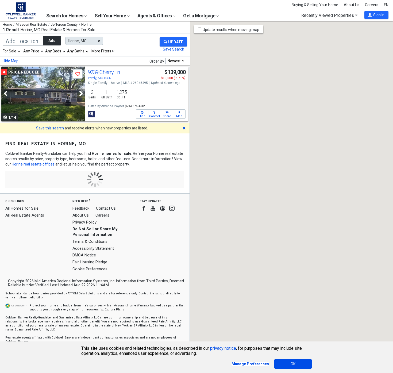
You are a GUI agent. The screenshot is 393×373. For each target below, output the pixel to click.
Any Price (31, 51)
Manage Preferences (250, 364)
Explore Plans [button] (114, 309)
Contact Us (106, 208)
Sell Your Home (111, 15)
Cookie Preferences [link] (89, 269)
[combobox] (12, 51)
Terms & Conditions (89, 241)
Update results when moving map (231, 30)
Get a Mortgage (199, 15)
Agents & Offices (154, 15)
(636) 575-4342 (135, 106)
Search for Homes (65, 15)
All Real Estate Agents (24, 215)
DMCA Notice (84, 255)
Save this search (50, 128)
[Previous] (5, 93)
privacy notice (223, 348)
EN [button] (386, 5)
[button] (376, 15)
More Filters (101, 51)
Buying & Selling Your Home (315, 5)
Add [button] (52, 41)
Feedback (80, 208)
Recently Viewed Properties (328, 15)
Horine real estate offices (33, 164)
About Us (351, 5)
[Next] (81, 93)
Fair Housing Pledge (89, 262)
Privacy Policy (84, 222)
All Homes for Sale (21, 208)
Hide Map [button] (10, 61)
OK (293, 364)
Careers (371, 5)
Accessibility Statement (93, 248)
